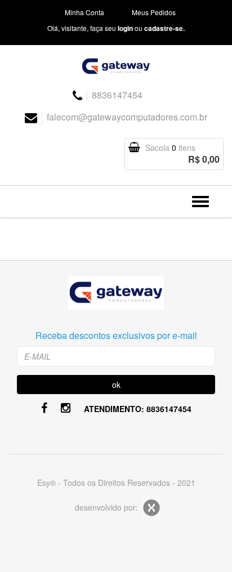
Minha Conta (84, 12)
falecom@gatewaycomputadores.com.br (127, 116)
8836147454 (117, 94)
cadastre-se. (164, 28)
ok (116, 384)
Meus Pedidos (154, 12)
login (125, 28)
